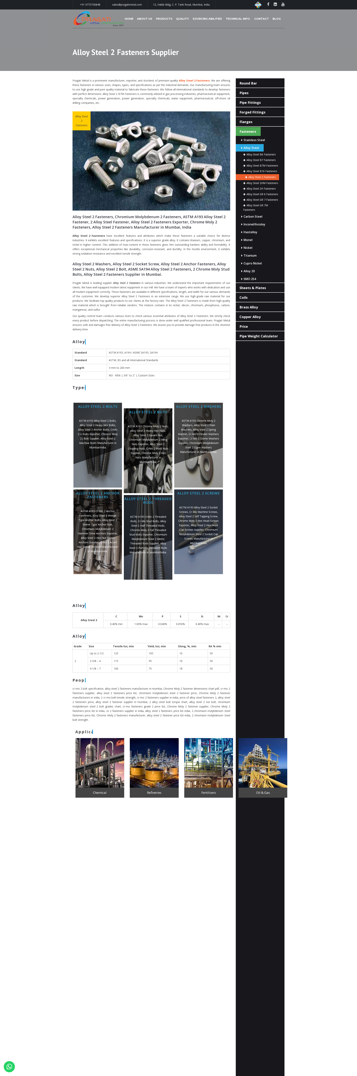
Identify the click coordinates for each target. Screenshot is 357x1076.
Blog (277, 18)
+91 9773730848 (90, 4)
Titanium (250, 255)
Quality (182, 18)
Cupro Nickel (253, 263)
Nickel (248, 248)
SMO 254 (250, 279)
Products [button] (164, 18)
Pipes (243, 93)
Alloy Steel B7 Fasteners (261, 160)
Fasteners (247, 131)
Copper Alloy (250, 317)
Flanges (245, 122)
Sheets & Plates (252, 288)
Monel (248, 240)
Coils (243, 297)
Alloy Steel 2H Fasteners (261, 188)
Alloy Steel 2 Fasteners (262, 177)
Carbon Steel (253, 216)
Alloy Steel (251, 148)
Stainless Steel (254, 140)
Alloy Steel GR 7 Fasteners (262, 199)
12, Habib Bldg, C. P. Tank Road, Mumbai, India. (181, 4)
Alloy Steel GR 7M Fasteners (255, 207)
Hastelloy (250, 232)
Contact (261, 18)
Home (129, 18)
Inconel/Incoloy (254, 224)
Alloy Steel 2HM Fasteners (262, 183)
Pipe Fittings (250, 102)
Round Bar (248, 83)
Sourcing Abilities (207, 18)
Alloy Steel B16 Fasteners (262, 171)
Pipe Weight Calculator (258, 336)
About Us (144, 18)
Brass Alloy (248, 307)
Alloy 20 (249, 271)
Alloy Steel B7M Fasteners (262, 165)
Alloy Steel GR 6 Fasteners (262, 194)
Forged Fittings (252, 112)
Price (243, 326)
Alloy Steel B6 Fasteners (261, 154)
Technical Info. (238, 18)
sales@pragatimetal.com (127, 4)
